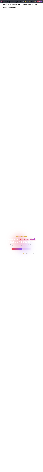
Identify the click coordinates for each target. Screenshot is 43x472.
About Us (19, 4)
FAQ (35, 1)
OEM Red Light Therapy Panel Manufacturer (8, 5)
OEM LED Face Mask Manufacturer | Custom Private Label (29, 4)
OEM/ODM (23, 1)
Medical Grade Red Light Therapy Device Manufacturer (10, 4)
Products (27, 1)
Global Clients (31, 1)
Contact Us (39, 1)
